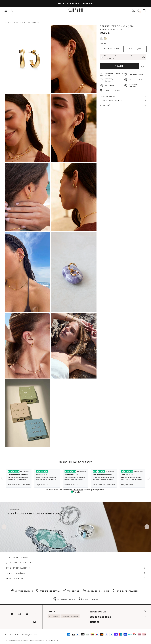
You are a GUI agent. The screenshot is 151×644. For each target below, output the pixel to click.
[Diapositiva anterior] (4, 527)
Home (8, 23)
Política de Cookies (52, 640)
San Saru (33, 635)
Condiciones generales (12, 640)
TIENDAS (95, 622)
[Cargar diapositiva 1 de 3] (75, 550)
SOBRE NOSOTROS (100, 617)
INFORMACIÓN (98, 612)
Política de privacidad (37, 640)
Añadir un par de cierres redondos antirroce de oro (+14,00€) (121, 57)
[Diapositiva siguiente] (147, 527)
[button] (11, 10)
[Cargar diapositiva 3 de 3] (79, 550)
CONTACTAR (53, 616)
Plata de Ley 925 (135, 49)
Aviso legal (24, 640)
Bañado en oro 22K (111, 49)
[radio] (101, 38)
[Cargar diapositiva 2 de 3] (77, 550)
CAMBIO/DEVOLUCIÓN (70, 616)
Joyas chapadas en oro (26, 23)
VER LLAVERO (93, 3)
